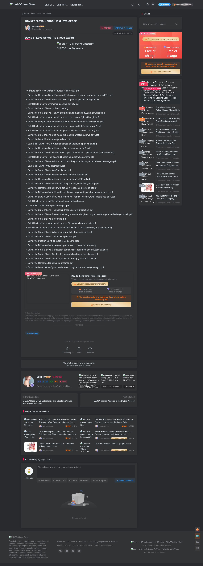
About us (114, 541)
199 (46, 381)
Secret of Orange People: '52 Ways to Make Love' (167, 153)
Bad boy (35, 26)
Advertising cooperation (98, 541)
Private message (124, 27)
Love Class (36, 13)
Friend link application (66, 541)
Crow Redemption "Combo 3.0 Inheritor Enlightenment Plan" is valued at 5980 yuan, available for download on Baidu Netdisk (58, 434)
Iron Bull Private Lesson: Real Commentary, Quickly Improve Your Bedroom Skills (114, 421)
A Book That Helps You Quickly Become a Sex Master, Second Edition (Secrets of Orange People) (168, 144)
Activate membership (184, 4)
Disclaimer (82, 541)
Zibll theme (97, 545)
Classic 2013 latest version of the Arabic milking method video (56, 445)
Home (26, 13)
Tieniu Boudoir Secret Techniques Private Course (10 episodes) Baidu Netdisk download (113, 434)
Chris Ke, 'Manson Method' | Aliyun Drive (113, 443)
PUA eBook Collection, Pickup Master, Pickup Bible (168, 108)
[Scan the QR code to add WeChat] (197, 542)
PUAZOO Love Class (79, 545)
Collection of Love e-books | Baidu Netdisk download (168, 119)
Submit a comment (125, 480)
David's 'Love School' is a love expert (51, 20)
